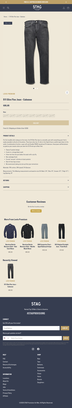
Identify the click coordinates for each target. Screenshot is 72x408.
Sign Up (65, 328)
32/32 (25, 116)
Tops (38, 362)
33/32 (32, 116)
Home (5, 17)
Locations (6, 378)
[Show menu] (3, 8)
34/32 (38, 116)
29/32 (6, 116)
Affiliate (5, 396)
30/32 (12, 116)
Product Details (9, 136)
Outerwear (40, 368)
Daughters (40, 382)
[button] (66, 2)
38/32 (52, 116)
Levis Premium (9, 94)
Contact (5, 362)
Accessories (41, 370)
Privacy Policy (7, 393)
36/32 (45, 116)
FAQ (4, 359)
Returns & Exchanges (9, 365)
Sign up (66, 338)
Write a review (36, 211)
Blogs (4, 384)
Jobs (4, 387)
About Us (6, 381)
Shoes (39, 373)
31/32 (19, 116)
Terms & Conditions (9, 390)
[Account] (64, 8)
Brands (39, 379)
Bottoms (40, 365)
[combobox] (6, 338)
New (38, 359)
